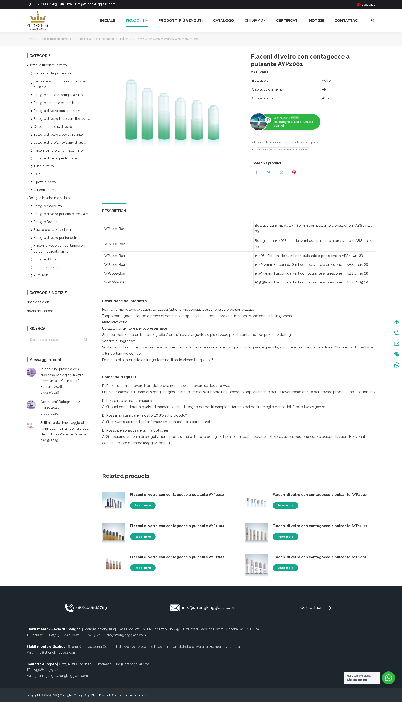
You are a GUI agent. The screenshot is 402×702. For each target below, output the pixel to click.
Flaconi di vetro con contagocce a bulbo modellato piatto (59, 248)
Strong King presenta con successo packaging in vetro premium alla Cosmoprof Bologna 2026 (62, 377)
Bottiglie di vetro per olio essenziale (61, 214)
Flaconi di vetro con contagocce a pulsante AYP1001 (320, 557)
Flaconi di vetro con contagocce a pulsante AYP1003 (320, 526)
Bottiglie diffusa (45, 259)
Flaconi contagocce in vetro (55, 73)
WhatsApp (396, 365)
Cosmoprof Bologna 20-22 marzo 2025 (61, 404)
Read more (143, 505)
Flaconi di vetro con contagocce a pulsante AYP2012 (177, 495)
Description (114, 211)
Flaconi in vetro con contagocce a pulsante (103, 38)
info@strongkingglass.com (208, 607)
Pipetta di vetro (45, 182)
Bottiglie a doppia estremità (54, 103)
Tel (396, 332)
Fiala (37, 174)
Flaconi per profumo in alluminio (58, 150)
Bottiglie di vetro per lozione (55, 158)
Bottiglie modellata (48, 206)
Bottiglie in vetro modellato (49, 198)
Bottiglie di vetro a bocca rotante (58, 134)
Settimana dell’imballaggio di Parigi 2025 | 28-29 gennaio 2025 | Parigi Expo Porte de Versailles (65, 428)
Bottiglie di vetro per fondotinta (57, 238)
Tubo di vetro (44, 166)
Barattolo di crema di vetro (54, 230)
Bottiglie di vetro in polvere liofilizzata (62, 119)
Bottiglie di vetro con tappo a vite (58, 111)
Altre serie (41, 275)
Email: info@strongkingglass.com (89, 4)
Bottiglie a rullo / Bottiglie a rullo (58, 95)
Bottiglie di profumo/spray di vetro (60, 142)
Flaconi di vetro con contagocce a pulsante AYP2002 (177, 557)
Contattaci (310, 607)
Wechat (396, 354)
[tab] (114, 208)
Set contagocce (45, 190)
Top (396, 322)
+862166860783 (44, 4)
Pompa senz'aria (46, 267)
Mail (396, 343)
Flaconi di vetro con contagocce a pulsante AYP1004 (177, 526)
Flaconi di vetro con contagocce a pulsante (283, 149)
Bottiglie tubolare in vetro (55, 38)
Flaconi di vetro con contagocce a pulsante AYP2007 (320, 495)
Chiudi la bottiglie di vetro (53, 126)
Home (30, 38)
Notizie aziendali (39, 302)
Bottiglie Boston (45, 222)
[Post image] (31, 372)
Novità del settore (40, 311)
